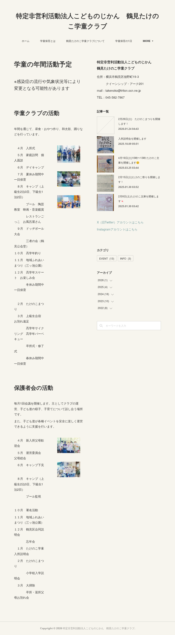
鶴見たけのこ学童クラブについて (85, 41)
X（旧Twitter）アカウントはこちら (120, 222)
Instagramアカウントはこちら (117, 229)
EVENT (106, 258)
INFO (125, 258)
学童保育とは (47, 41)
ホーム (25, 41)
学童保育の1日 (123, 41)
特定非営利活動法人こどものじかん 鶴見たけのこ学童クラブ (87, 20)
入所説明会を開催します (132, 138)
